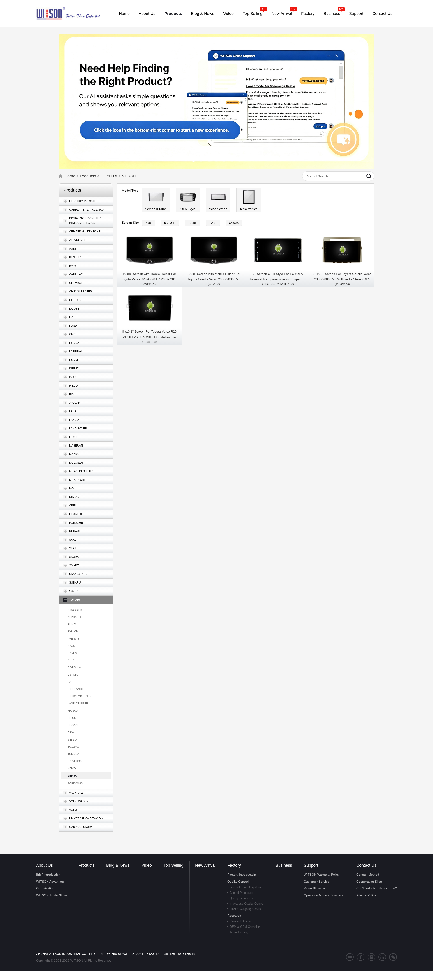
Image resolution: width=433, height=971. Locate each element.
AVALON (73, 631)
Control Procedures (242, 892)
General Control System (245, 887)
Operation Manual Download (324, 895)
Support (311, 865)
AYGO (71, 645)
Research (234, 915)
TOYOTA (109, 176)
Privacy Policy (366, 895)
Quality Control (238, 881)
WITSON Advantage (50, 881)
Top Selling (173, 865)
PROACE (73, 725)
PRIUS (72, 718)
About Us (44, 865)
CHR (71, 660)
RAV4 (71, 732)
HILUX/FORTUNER (80, 696)
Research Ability (240, 921)
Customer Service (316, 881)
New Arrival (205, 865)
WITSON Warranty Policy (321, 874)
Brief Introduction (48, 874)
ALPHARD (74, 617)
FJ (69, 682)
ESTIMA (73, 674)
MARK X (73, 710)
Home (69, 176)
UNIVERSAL (75, 761)
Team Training (239, 932)
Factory (234, 865)
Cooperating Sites (369, 881)
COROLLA (74, 667)
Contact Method (367, 874)
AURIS (72, 624)
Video (146, 865)
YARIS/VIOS (75, 782)
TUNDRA (73, 754)
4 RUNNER (75, 609)
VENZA (72, 768)
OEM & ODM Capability (245, 926)
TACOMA (73, 746)
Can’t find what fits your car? (376, 888)
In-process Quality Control (247, 903)
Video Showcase (315, 888)
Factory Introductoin (241, 874)
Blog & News (117, 865)
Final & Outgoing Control (246, 909)
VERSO (129, 176)
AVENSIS (73, 638)
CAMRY (73, 653)
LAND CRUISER (78, 703)
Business (284, 865)
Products (88, 176)
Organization (45, 888)
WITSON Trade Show (51, 895)
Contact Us (366, 865)
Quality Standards (241, 898)
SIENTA (72, 739)
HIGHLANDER (77, 689)
